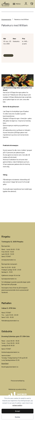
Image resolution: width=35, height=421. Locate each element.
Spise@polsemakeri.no (9, 279)
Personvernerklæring (17, 381)
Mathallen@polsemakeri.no (10, 320)
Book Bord (4, 363)
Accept (17, 411)
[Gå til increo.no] (17, 394)
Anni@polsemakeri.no (8, 260)
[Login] (26, 3)
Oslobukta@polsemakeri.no (10, 352)
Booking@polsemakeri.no (9, 367)
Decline (17, 417)
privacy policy (17, 405)
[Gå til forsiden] (5, 3)
